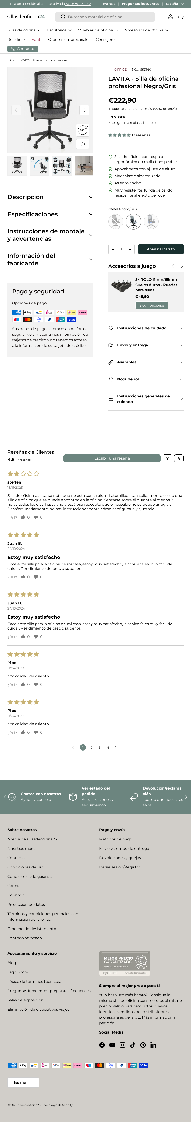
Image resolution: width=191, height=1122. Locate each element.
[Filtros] (167, 458)
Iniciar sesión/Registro (119, 867)
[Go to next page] (117, 747)
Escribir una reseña (112, 458)
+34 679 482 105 (78, 4)
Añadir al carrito (161, 249)
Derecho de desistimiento (31, 929)
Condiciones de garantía (29, 876)
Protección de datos (26, 904)
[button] (181, 17)
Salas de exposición (25, 1000)
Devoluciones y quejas (120, 858)
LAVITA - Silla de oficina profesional (44, 60)
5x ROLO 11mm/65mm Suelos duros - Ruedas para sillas (156, 284)
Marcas (109, 4)
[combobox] (105, 17)
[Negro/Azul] (151, 221)
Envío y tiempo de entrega (124, 848)
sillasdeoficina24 (29, 1105)
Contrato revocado (24, 938)
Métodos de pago (115, 839)
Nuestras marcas (22, 848)
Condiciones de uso (25, 867)
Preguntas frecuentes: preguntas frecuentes (49, 991)
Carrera (13, 886)
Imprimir (15, 895)
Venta (37, 39)
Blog (11, 963)
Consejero (105, 39)
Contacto (16, 858)
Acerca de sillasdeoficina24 (32, 839)
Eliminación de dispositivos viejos (38, 1009)
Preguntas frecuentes (140, 4)
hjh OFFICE (117, 69)
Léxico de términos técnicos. (34, 981)
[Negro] (115, 221)
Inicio (11, 60)
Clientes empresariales (69, 39)
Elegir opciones (151, 305)
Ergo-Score (17, 972)
